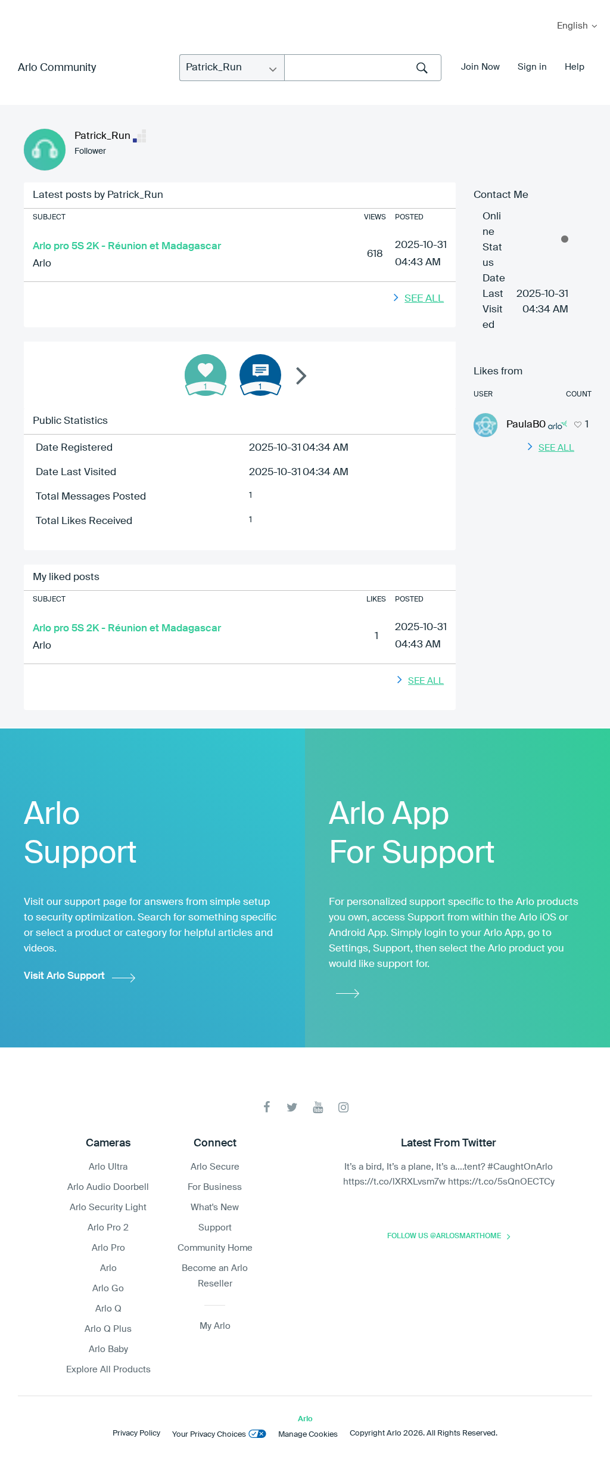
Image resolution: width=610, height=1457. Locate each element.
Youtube (317, 1107)
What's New (215, 1207)
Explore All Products (108, 1369)
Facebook (266, 1107)
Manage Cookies (308, 1435)
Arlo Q (108, 1308)
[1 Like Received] (205, 375)
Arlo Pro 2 (108, 1227)
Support (215, 1227)
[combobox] (362, 67)
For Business (215, 1187)
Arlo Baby (108, 1349)
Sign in (532, 67)
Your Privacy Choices (209, 1435)
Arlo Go (108, 1288)
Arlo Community (57, 68)
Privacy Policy (136, 1433)
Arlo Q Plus (108, 1329)
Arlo (42, 264)
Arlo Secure (215, 1166)
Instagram (343, 1107)
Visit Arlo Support (64, 976)
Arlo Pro (108, 1248)
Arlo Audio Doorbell (108, 1187)
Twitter (292, 1107)
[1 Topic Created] (260, 375)
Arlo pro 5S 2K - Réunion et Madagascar (127, 246)
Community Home (215, 1248)
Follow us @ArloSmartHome (444, 1236)
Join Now (480, 67)
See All (424, 299)
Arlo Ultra (108, 1166)
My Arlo (17, 7)
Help (574, 67)
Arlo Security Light (108, 1207)
